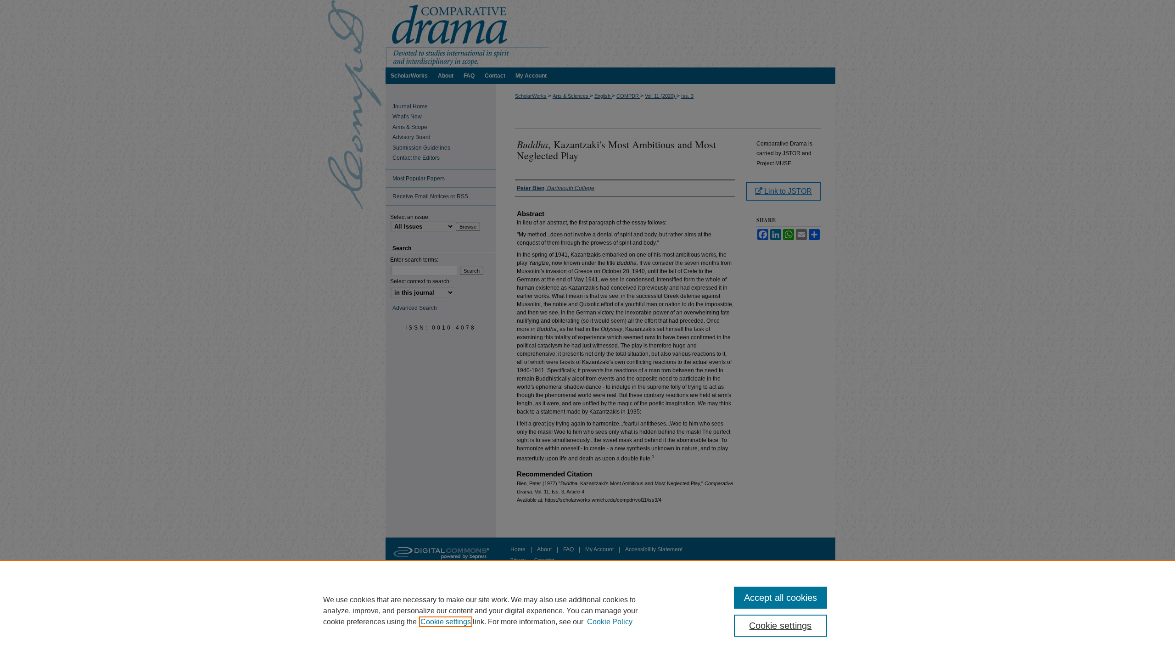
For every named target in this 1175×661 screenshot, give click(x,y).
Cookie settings (445, 622)
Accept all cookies (780, 598)
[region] (587, 610)
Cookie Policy (609, 622)
